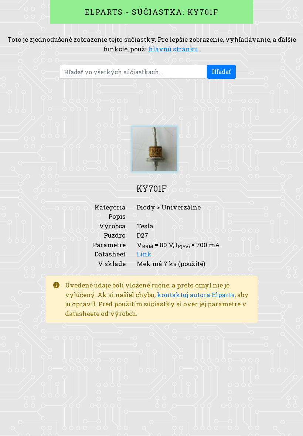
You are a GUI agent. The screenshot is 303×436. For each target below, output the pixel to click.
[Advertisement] (151, 102)
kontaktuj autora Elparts (196, 294)
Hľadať (221, 71)
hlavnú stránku (173, 49)
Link (144, 254)
